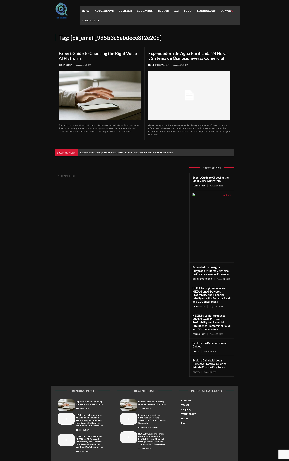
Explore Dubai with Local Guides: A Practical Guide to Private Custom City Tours (210, 364)
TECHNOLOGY (65, 65)
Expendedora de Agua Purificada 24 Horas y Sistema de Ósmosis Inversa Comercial (188, 56)
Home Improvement (158, 65)
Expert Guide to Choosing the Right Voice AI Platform (98, 56)
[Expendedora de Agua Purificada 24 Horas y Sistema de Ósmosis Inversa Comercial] (189, 95)
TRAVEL (196, 351)
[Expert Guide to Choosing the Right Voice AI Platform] (100, 95)
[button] (232, 11)
